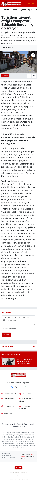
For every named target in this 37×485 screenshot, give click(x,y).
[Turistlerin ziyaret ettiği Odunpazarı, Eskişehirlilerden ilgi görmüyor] (18, 62)
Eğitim (22, 427)
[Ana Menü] (32, 4)
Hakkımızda (6, 453)
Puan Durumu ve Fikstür (26, 400)
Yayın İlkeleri (6, 455)
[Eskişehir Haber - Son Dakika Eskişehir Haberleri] (11, 3)
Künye (4, 457)
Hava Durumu (27, 394)
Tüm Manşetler (9, 406)
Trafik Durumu (9, 399)
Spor (30, 10)
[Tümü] (34, 347)
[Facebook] (12, 387)
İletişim (12, 457)
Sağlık (32, 424)
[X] (16, 387)
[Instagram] (20, 387)
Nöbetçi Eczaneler (10, 394)
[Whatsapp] (24, 387)
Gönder (6, 334)
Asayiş (14, 10)
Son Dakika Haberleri (24, 407)
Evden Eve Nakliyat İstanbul (18, 480)
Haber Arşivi (8, 413)
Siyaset (23, 10)
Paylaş (6, 75)
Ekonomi (15, 427)
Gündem (5, 10)
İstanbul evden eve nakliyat (18, 472)
